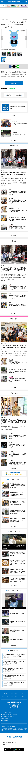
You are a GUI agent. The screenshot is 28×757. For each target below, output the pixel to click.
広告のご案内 (5, 720)
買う (18, 5)
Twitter (14, 706)
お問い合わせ (5, 718)
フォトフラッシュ (5, 19)
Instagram (18, 706)
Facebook (9, 706)
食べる (8, 5)
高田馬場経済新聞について (7, 712)
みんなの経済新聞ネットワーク (14, 737)
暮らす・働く (24, 5)
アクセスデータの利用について (8, 716)
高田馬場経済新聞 (14, 2)
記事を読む (14, 83)
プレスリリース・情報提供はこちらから (10, 714)
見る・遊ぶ (13, 5)
